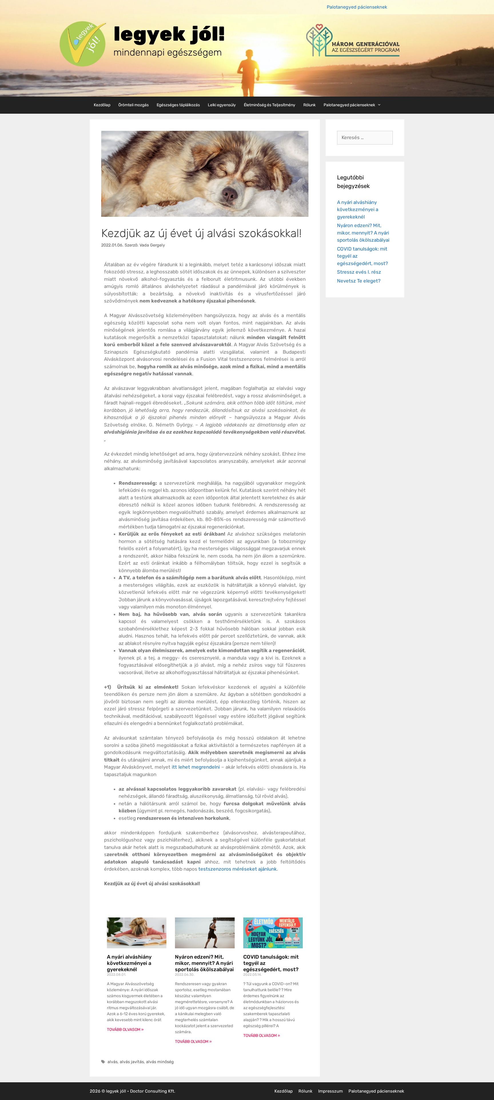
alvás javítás (132, 1061)
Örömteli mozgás (133, 105)
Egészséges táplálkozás (178, 105)
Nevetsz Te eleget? (359, 281)
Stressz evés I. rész (359, 272)
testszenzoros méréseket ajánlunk (237, 869)
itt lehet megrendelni (196, 767)
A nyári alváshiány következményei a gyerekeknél (129, 963)
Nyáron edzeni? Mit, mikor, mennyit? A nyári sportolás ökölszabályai (204, 963)
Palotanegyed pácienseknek (357, 7)
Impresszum (330, 1091)
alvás (112, 1061)
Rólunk (309, 105)
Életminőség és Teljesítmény (269, 105)
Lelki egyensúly (222, 105)
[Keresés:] (365, 137)
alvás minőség (160, 1061)
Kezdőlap (102, 105)
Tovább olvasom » (125, 1029)
